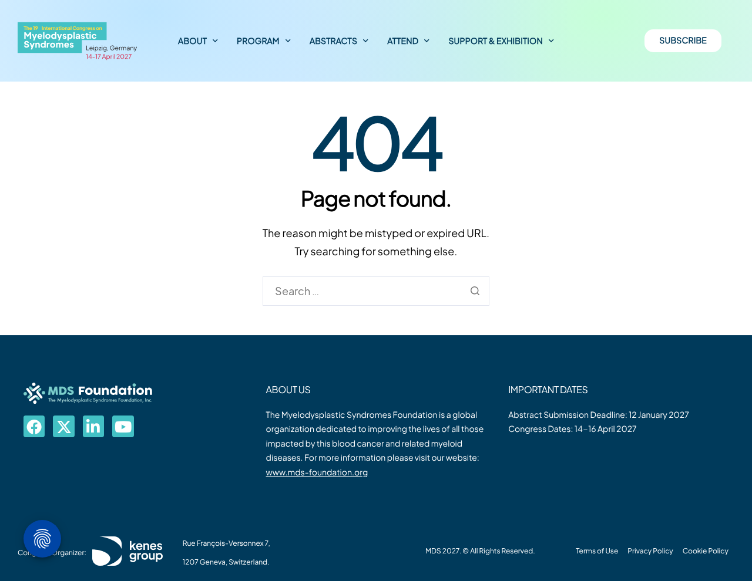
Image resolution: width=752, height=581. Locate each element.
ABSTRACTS (333, 41)
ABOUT (192, 41)
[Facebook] (34, 426)
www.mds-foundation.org (317, 472)
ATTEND (402, 41)
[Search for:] (376, 291)
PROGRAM (258, 41)
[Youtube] (122, 426)
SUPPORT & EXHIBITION (495, 41)
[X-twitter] (63, 426)
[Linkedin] (93, 426)
